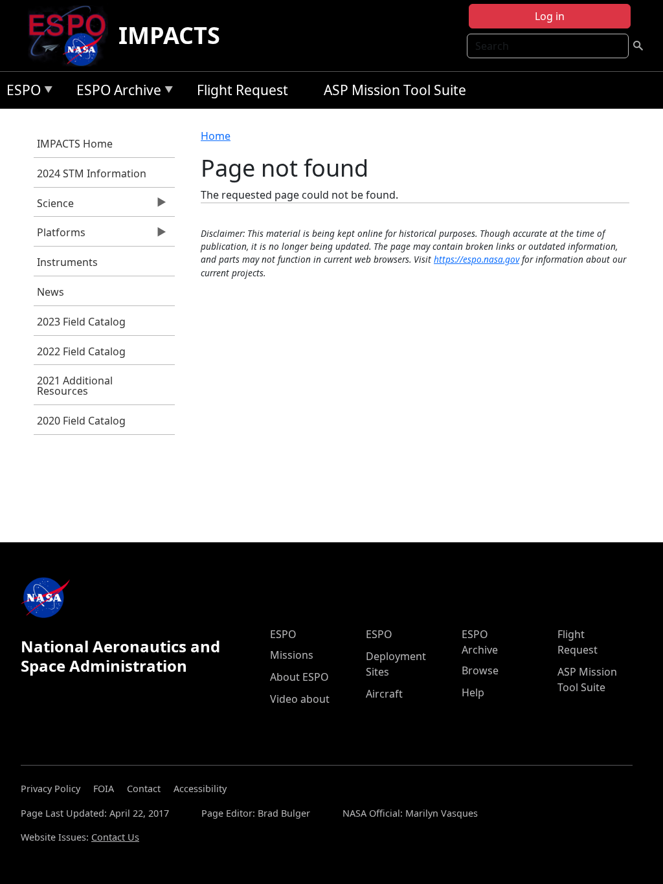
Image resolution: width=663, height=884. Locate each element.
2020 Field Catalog (81, 421)
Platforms (59, 235)
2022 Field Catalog (81, 351)
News (50, 292)
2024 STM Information (91, 173)
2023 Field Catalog (81, 322)
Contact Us (115, 837)
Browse (480, 670)
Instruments (67, 262)
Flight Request (242, 90)
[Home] (72, 35)
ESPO (20, 92)
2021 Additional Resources (75, 385)
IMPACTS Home (75, 144)
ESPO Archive (115, 92)
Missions (291, 655)
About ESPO (299, 677)
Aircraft (384, 694)
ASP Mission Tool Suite (395, 90)
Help (473, 692)
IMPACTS (169, 35)
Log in (550, 16)
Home (215, 136)
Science (54, 206)
